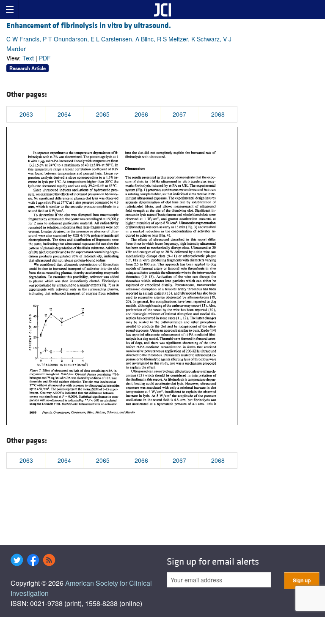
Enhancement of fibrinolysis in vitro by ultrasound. (88, 25)
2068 (218, 114)
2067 (179, 114)
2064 (64, 114)
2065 (103, 114)
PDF (45, 58)
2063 (26, 114)
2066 (141, 114)
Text (28, 58)
